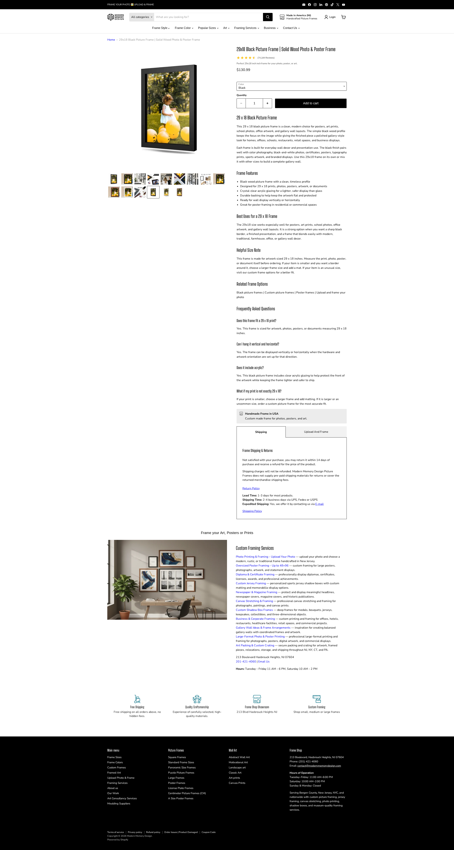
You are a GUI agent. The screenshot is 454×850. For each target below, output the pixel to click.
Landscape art (237, 767)
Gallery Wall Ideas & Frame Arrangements (263, 628)
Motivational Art (238, 762)
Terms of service (115, 832)
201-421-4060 (246, 662)
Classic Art (235, 772)
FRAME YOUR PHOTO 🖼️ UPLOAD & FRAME (130, 4)
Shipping (261, 432)
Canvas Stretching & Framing (254, 601)
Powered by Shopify (117, 839)
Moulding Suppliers (118, 803)
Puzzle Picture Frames (181, 772)
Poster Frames (176, 783)
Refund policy (153, 832)
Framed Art (114, 772)
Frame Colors (115, 762)
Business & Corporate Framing (255, 619)
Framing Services (245, 27)
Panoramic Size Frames (182, 767)
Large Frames (176, 778)
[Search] (268, 17)
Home (111, 39)
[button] (114, 179)
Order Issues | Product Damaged (181, 832)
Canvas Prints (237, 783)
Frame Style (160, 27)
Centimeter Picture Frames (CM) (187, 793)
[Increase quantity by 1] (267, 103)
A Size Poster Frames (180, 798)
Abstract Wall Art (239, 757)
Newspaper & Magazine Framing (256, 592)
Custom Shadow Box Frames (254, 610)
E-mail (319, 504)
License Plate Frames (180, 788)
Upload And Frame (316, 432)
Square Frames (177, 757)
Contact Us (290, 27)
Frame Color (183, 27)
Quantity (242, 95)
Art (225, 27)
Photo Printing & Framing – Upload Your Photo (265, 557)
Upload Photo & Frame (120, 778)
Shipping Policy (252, 511)
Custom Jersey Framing (251, 583)
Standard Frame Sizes (181, 762)
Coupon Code (209, 832)
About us (112, 788)
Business (270, 27)
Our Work (113, 793)
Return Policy (251, 488)
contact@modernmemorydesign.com (319, 766)
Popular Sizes (207, 27)
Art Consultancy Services (122, 798)
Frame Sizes (114, 757)
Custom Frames (116, 767)
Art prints (234, 778)
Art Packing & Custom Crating (255, 645)
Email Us (264, 662)
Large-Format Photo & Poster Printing (260, 637)
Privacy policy (135, 832)
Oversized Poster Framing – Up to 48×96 (262, 566)
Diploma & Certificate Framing (255, 574)
